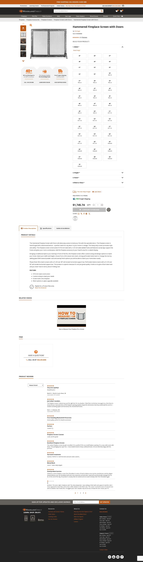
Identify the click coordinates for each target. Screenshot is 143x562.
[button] (123, 6)
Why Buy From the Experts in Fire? (83, 511)
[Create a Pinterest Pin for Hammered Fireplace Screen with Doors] (86, 214)
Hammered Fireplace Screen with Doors (86, 20)
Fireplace (24, 16)
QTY (89, 205)
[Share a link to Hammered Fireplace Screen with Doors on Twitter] (89, 214)
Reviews (84, 37)
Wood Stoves (94, 16)
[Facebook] (122, 557)
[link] (118, 16)
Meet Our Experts (78, 516)
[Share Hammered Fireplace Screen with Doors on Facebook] (83, 214)
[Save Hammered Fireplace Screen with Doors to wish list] (109, 210)
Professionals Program (47, 6)
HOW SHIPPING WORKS (60, 82)
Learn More (97, 191)
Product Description (29, 228)
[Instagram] (110, 557)
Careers (76, 521)
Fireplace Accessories (32, 20)
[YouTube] (114, 557)
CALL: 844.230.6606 (29, 82)
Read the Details (40, 288)
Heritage (77, 31)
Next (23, 61)
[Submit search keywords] (102, 11)
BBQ (58, 16)
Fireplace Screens (46, 20)
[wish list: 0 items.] (117, 11)
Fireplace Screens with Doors (63, 20)
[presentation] (23, 35)
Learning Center (34, 6)
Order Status (60, 6)
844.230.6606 (41, 360)
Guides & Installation (63, 228)
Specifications (47, 228)
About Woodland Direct (80, 514)
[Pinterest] (118, 557)
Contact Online (103, 549)
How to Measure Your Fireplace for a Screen (71, 329)
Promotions (23, 6)
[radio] (80, 55)
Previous (23, 23)
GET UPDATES (104, 502)
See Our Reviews (52, 519)
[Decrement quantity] (94, 205)
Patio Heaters (80, 16)
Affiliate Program (78, 519)
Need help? (76, 50)
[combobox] (78, 11)
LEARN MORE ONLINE (44, 82)
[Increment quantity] (102, 205)
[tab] (28, 228)
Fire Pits (34, 16)
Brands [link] (105, 16)
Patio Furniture (47, 16)
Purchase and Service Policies (56, 511)
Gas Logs (68, 16)
